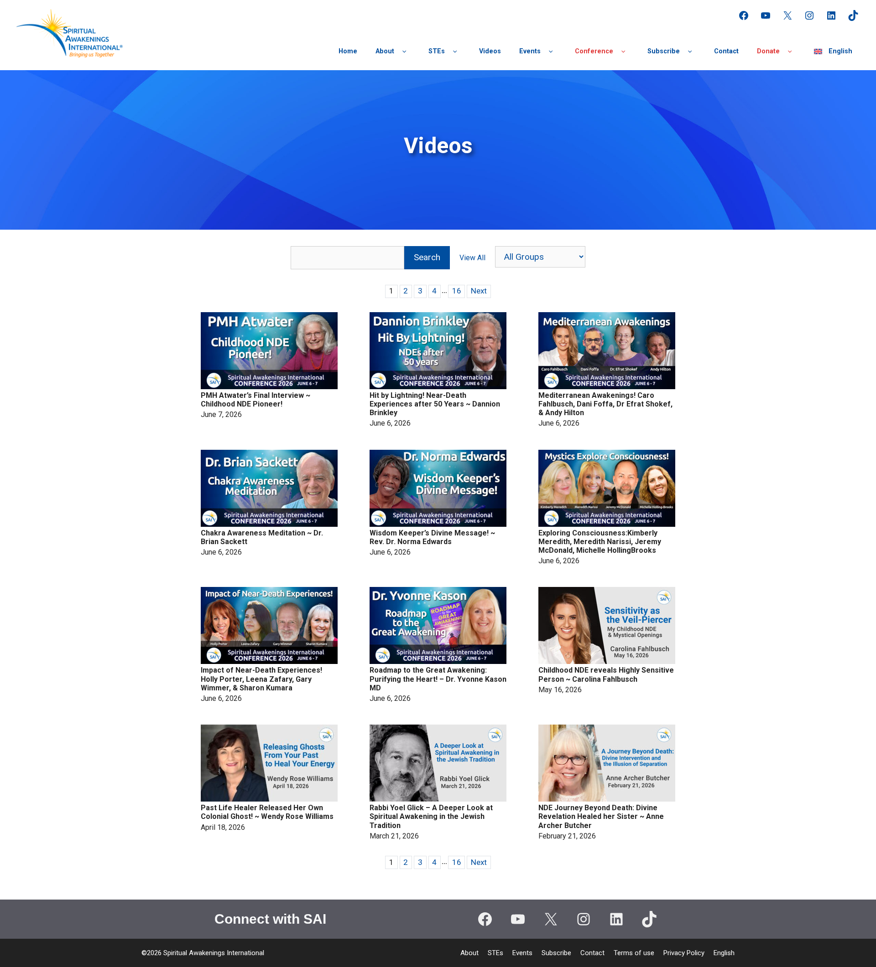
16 (456, 290)
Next (479, 290)
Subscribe (663, 51)
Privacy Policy (683, 953)
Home (348, 51)
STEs (436, 51)
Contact (726, 51)
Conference (594, 51)
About (384, 51)
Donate (768, 51)
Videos (490, 51)
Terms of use (634, 953)
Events (530, 51)
